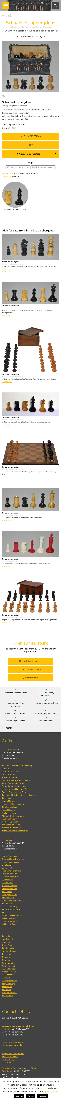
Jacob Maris (7, 798)
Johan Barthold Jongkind (13, 783)
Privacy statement (10, 1056)
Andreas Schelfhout (11, 819)
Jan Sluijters (7, 903)
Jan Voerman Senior (11, 909)
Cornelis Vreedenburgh (12, 915)
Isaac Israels (7, 879)
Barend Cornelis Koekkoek (14, 786)
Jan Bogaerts (8, 948)
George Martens (9, 894)
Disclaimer (6, 1062)
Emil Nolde (7, 986)
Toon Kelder (7, 882)
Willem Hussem (9, 971)
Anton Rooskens (9, 992)
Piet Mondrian (8, 897)
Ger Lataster (7, 974)
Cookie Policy (8, 1059)
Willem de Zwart (9, 924)
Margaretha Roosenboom (13, 816)
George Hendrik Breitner (13, 859)
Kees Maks (7, 891)
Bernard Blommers (10, 771)
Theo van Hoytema (10, 876)
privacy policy (51, 1091)
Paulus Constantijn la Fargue (15, 792)
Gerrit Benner (8, 945)
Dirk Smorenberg (9, 906)
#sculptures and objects (43, 167)
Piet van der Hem (10, 873)
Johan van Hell (8, 966)
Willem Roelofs (9, 813)
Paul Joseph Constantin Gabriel (16, 780)
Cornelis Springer (10, 822)
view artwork (7, 272)
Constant (6, 957)
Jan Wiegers (7, 995)
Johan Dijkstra (8, 963)
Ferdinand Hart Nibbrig (12, 871)
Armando (6, 942)
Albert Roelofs (8, 810)
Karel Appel (7, 939)
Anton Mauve (8, 801)
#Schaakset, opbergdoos (18, 167)
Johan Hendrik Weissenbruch (15, 830)
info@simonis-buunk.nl (12, 1034)
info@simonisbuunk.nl (31, 661)
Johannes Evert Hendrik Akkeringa (17, 765)
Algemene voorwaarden (13, 1053)
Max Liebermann (9, 888)
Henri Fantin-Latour (11, 862)
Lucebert (6, 977)
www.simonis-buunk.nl (12, 1032)
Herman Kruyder (9, 885)
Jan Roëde (6, 989)
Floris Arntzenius (9, 856)
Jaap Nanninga (8, 983)
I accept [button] (42, 1096)
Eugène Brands (9, 951)
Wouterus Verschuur (11, 827)
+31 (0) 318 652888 (31, 136)
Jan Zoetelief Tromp (11, 824)
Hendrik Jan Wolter (10, 921)
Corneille (6, 960)
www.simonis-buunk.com (13, 1074)
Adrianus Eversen (10, 777)
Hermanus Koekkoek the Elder (15, 789)
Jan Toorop (7, 912)
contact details (31, 677)
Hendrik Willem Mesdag (13, 804)
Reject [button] (30, 1096)
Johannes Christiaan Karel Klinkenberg (19, 795)
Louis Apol (7, 768)
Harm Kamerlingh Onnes (13, 900)
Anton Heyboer (9, 969)
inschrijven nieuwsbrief (13, 1042)
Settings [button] (19, 1096)
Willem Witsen (9, 918)
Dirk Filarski (7, 865)
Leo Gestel (7, 868)
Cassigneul (7, 954)
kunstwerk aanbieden (13, 1045)
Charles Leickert (9, 807)
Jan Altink (6, 936)
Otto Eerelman (8, 774)
